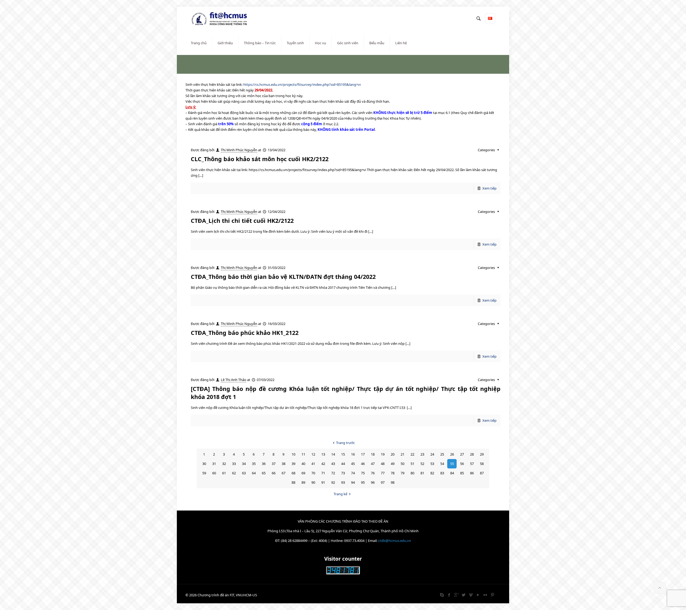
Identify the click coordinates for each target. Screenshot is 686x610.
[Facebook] (449, 594)
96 (373, 482)
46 (363, 463)
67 (283, 473)
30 (204, 463)
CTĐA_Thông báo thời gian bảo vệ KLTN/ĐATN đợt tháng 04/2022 (283, 276)
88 (293, 482)
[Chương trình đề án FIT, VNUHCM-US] (221, 19)
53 (432, 463)
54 (442, 463)
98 (392, 482)
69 (303, 473)
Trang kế (340, 493)
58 (482, 463)
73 (343, 473)
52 (422, 463)
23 (422, 454)
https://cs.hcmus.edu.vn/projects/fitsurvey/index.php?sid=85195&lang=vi (302, 84)
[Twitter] (463, 594)
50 (402, 463)
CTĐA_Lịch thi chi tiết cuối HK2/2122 (242, 220)
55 (452, 463)
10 (293, 454)
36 (264, 463)
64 (254, 473)
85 (462, 473)
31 (214, 463)
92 (333, 482)
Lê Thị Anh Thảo (233, 379)
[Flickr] (485, 594)
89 (303, 482)
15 (343, 454)
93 (343, 482)
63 (244, 473)
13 (323, 454)
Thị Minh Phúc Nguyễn (239, 149)
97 (383, 482)
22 (412, 454)
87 (482, 473)
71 (323, 473)
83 (442, 473)
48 (383, 463)
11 (303, 454)
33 (234, 463)
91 (323, 482)
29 (482, 454)
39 (293, 463)
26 (452, 454)
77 (383, 473)
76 (373, 473)
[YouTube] (478, 594)
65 (264, 473)
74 (353, 473)
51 (412, 463)
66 (273, 473)
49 (392, 463)
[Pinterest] (492, 594)
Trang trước (345, 442)
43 (333, 463)
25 (442, 454)
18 (373, 454)
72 (333, 473)
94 (353, 482)
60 (214, 473)
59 (204, 473)
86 (472, 473)
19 (383, 454)
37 (273, 463)
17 (363, 454)
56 (462, 463)
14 (333, 454)
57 (472, 463)
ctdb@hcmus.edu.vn (394, 540)
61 (224, 473)
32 (224, 463)
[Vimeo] (471, 594)
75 (363, 473)
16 (353, 454)
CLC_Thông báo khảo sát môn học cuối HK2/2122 (260, 159)
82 (432, 473)
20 (392, 454)
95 (363, 482)
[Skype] (442, 594)
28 (472, 454)
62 (234, 473)
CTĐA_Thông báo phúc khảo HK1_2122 (245, 333)
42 (323, 463)
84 (452, 473)
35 (254, 463)
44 (343, 463)
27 (462, 454)
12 (313, 454)
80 (412, 473)
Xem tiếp (489, 188)
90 (313, 482)
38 (283, 463)
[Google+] (456, 594)
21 (402, 454)
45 (353, 463)
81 (422, 473)
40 (303, 463)
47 (373, 463)
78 (392, 473)
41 (313, 463)
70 (313, 473)
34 (244, 463)
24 (432, 454)
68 (293, 473)
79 (402, 473)
